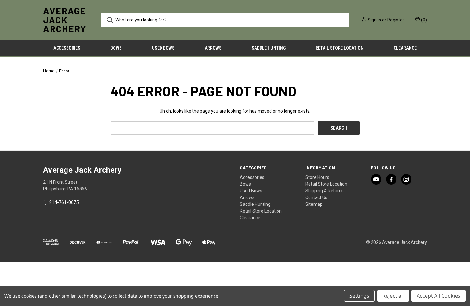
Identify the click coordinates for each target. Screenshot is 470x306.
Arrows (213, 48)
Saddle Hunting (269, 48)
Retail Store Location (340, 48)
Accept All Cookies (438, 295)
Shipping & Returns (324, 190)
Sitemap (314, 204)
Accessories (66, 48)
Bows (116, 48)
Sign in (374, 19)
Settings (359, 295)
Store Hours (317, 177)
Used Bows (163, 48)
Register (395, 19)
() (423, 19)
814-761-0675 (64, 202)
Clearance (405, 48)
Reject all (393, 295)
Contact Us (316, 197)
